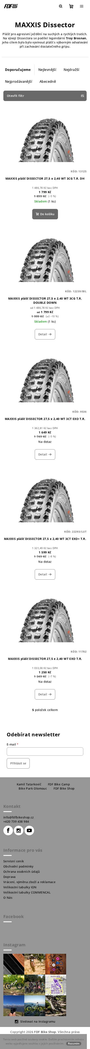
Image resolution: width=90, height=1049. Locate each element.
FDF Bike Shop (64, 788)
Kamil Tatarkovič (29, 784)
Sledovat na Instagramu (37, 1021)
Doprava (9, 877)
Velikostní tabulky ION (20, 887)
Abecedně (48, 81)
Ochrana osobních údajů (21, 872)
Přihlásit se (18, 763)
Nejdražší (71, 69)
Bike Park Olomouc (33, 788)
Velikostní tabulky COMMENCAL (26, 892)
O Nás (7, 898)
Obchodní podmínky (18, 866)
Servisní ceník (13, 861)
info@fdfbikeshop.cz (18, 817)
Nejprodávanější (18, 81)
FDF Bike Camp (59, 784)
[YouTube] (29, 830)
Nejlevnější (47, 69)
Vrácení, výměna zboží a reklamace (29, 882)
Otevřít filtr (15, 96)
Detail (42, 334)
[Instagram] (18, 830)
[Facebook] (8, 830)
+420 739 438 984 (16, 821)
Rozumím (73, 1043)
